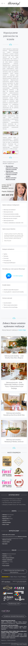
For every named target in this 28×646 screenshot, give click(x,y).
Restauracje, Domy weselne (8, 633)
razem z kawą (7, 561)
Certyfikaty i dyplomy (18, 626)
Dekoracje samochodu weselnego (12, 216)
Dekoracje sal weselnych (10, 209)
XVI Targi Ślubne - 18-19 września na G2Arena (11, 500)
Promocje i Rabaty (17, 621)
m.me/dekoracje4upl (17, 275)
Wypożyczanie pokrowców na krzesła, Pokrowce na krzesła (12, 167)
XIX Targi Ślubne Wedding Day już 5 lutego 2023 (12, 498)
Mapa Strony (19, 644)
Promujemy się (7, 260)
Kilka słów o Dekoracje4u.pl (7, 626)
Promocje (6, 258)
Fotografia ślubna (23, 636)
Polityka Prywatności (11, 640)
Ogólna (5, 254)
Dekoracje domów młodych (10, 218)
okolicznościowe (7, 514)
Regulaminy (3, 640)
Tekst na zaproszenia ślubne (10, 305)
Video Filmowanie (11, 635)
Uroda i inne (19, 635)
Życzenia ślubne (7, 303)
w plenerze (6, 516)
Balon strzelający (5, 563)
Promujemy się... (11, 623)
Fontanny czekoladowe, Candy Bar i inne (13, 222)
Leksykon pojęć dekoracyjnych (11, 289)
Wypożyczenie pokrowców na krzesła (10, 36)
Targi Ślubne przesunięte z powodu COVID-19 (11, 502)
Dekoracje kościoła (8, 212)
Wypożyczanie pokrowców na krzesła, (14, 536)
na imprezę (7, 555)
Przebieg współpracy (13, 627)
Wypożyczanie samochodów (12, 636)
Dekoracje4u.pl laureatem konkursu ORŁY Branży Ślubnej (13, 504)
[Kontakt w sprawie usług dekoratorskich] (14, 192)
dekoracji (7, 518)
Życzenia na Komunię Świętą (10, 307)
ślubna (6, 520)
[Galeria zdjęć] (10, 152)
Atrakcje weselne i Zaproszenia (8, 637)
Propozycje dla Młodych (9, 262)
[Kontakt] (10, 112)
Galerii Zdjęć (22, 330)
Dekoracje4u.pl (14, 643)
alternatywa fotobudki (9, 553)
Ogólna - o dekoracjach (6, 621)
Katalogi (25, 644)
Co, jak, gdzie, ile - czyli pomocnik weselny (14, 292)
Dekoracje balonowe (9, 220)
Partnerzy (6, 256)
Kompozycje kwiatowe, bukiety (11, 214)
